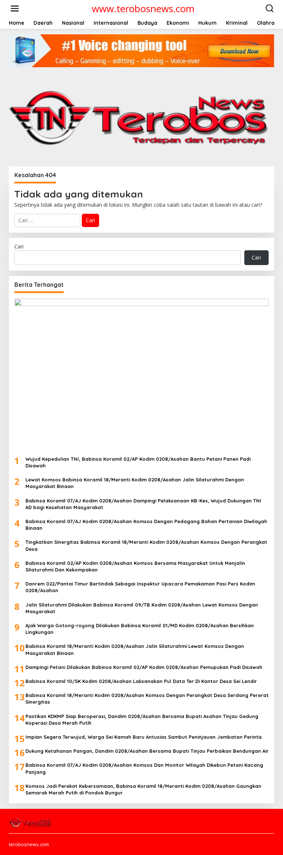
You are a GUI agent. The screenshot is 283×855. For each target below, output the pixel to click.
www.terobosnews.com (143, 8)
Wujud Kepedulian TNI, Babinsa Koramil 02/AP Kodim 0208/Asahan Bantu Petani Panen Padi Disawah (138, 462)
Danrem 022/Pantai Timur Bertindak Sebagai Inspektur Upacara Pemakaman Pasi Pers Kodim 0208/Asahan (140, 587)
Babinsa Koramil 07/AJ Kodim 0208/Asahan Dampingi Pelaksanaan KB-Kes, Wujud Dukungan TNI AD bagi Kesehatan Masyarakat (143, 504)
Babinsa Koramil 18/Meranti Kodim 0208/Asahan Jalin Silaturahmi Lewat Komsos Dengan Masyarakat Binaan (134, 649)
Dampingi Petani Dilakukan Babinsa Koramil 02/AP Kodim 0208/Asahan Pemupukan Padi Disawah (143, 667)
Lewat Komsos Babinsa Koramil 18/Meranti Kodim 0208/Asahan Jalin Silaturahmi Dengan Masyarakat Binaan (134, 483)
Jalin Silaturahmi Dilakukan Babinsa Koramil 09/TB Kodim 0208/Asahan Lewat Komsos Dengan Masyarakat (141, 608)
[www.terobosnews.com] (30, 822)
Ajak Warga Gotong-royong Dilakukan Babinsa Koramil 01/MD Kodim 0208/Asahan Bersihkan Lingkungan (139, 628)
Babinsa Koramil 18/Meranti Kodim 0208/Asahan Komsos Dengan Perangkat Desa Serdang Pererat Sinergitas (147, 698)
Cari (19, 246)
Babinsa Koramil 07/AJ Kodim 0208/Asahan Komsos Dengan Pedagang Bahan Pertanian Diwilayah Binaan (146, 524)
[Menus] (15, 8)
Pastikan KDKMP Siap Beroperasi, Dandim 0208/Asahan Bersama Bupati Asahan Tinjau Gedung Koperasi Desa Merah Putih (141, 719)
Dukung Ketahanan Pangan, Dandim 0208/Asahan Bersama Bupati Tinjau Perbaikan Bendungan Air (147, 751)
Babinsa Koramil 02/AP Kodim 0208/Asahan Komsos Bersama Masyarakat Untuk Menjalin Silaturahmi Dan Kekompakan (135, 566)
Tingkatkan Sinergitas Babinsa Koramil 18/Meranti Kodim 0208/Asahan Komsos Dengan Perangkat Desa (146, 545)
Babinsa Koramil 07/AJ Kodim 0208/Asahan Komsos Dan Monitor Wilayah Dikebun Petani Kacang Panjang (144, 768)
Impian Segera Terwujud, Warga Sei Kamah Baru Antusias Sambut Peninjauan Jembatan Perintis (143, 737)
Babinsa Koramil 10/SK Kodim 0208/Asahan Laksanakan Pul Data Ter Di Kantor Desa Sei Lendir (141, 681)
